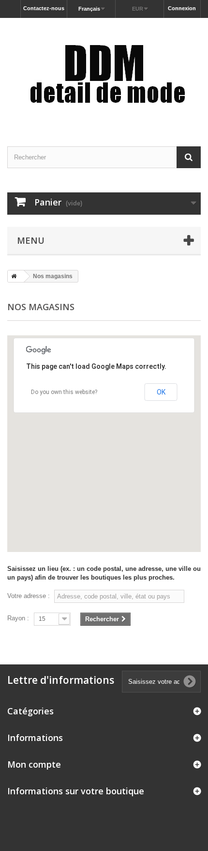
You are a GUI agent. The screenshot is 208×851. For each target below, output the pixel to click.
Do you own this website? (64, 392)
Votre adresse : (28, 595)
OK (161, 392)
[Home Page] (12, 276)
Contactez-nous (43, 8)
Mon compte (34, 764)
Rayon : (18, 618)
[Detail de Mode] (104, 73)
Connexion (182, 8)
